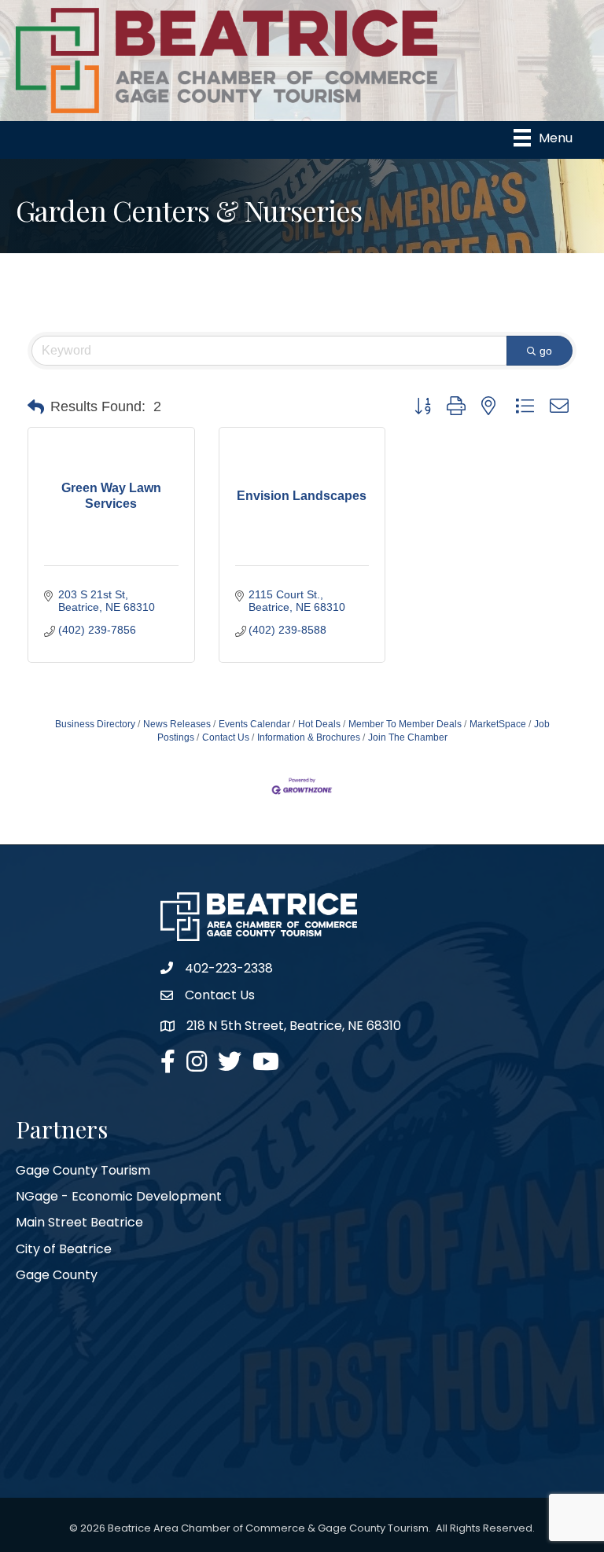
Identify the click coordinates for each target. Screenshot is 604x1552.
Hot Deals (319, 724)
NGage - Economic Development (119, 1196)
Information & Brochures (308, 737)
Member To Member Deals (405, 724)
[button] (36, 407)
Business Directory (95, 724)
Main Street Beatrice (79, 1222)
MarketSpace (498, 724)
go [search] (546, 350)
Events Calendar (254, 724)
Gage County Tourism (83, 1170)
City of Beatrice (64, 1249)
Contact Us (225, 737)
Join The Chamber (407, 737)
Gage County (57, 1275)
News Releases (177, 724)
